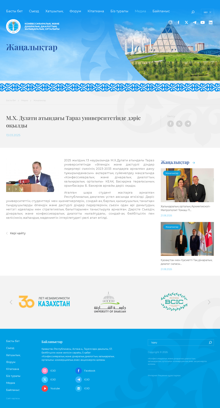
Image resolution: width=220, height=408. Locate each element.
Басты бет (14, 11)
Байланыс (161, 11)
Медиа (140, 11)
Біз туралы (119, 11)
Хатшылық (54, 11)
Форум (75, 11)
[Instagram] (170, 22)
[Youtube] (202, 22)
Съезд (34, 11)
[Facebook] (178, 22)
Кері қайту (17, 233)
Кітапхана (96, 11)
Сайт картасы (13, 398)
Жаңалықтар (176, 162)
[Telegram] (194, 22)
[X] (186, 22)
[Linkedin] (210, 22)
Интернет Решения (157, 375)
